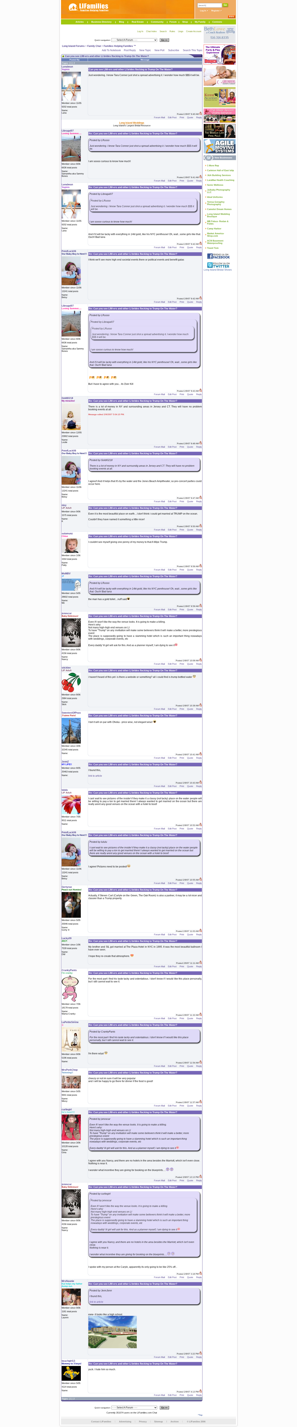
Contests (217, 22)
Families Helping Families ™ (120, 46)
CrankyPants (69, 970)
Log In (203, 10)
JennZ (65, 761)
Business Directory (101, 22)
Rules (172, 31)
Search (163, 31)
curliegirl (67, 1109)
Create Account (193, 31)
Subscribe (173, 50)
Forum (173, 22)
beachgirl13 (68, 1360)
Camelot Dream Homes (219, 209)
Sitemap (158, 1421)
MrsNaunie (68, 1281)
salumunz (67, 533)
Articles (80, 22)
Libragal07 (68, 130)
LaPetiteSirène (70, 1022)
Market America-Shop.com (215, 234)
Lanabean (67, 66)
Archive (175, 1421)
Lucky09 (67, 938)
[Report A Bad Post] (200, 114)
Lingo (180, 31)
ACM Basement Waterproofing (215, 241)
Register (215, 10)
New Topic (145, 50)
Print (182, 117)
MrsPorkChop (70, 1069)
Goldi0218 (67, 398)
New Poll (159, 50)
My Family (200, 22)
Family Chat (94, 46)
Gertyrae (67, 887)
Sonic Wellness (215, 185)
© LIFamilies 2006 (196, 1421)
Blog (121, 22)
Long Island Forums (73, 46)
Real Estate (138, 22)
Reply (199, 117)
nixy (64, 505)
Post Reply (130, 50)
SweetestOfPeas (71, 712)
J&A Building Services (219, 175)
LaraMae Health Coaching (220, 180)
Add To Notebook (111, 50)
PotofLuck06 (69, 251)
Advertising (125, 1421)
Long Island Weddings (131, 122)
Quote (190, 117)
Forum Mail (159, 117)
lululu (65, 790)
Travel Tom (213, 248)
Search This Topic (192, 50)
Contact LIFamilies (101, 1421)
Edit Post (172, 117)
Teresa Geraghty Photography (215, 203)
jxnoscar (67, 613)
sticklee (66, 667)
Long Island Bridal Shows (218, 269)
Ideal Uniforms (215, 197)
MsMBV (66, 573)
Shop (185, 22)
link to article (95, 775)
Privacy (143, 1421)
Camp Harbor (214, 228)
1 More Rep (213, 165)
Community (157, 22)
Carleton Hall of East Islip (220, 170)
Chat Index (151, 31)
